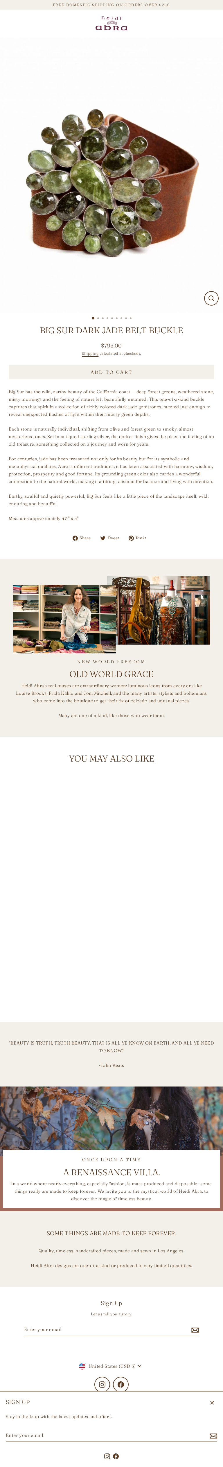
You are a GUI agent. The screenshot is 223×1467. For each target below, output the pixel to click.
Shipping (90, 353)
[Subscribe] (212, 1435)
